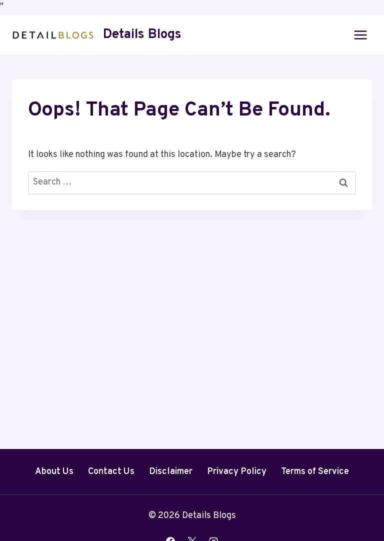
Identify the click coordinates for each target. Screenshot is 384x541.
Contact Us (111, 472)
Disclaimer (170, 472)
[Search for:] (192, 182)
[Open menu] (360, 34)
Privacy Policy (236, 472)
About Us (54, 472)
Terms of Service (315, 472)
